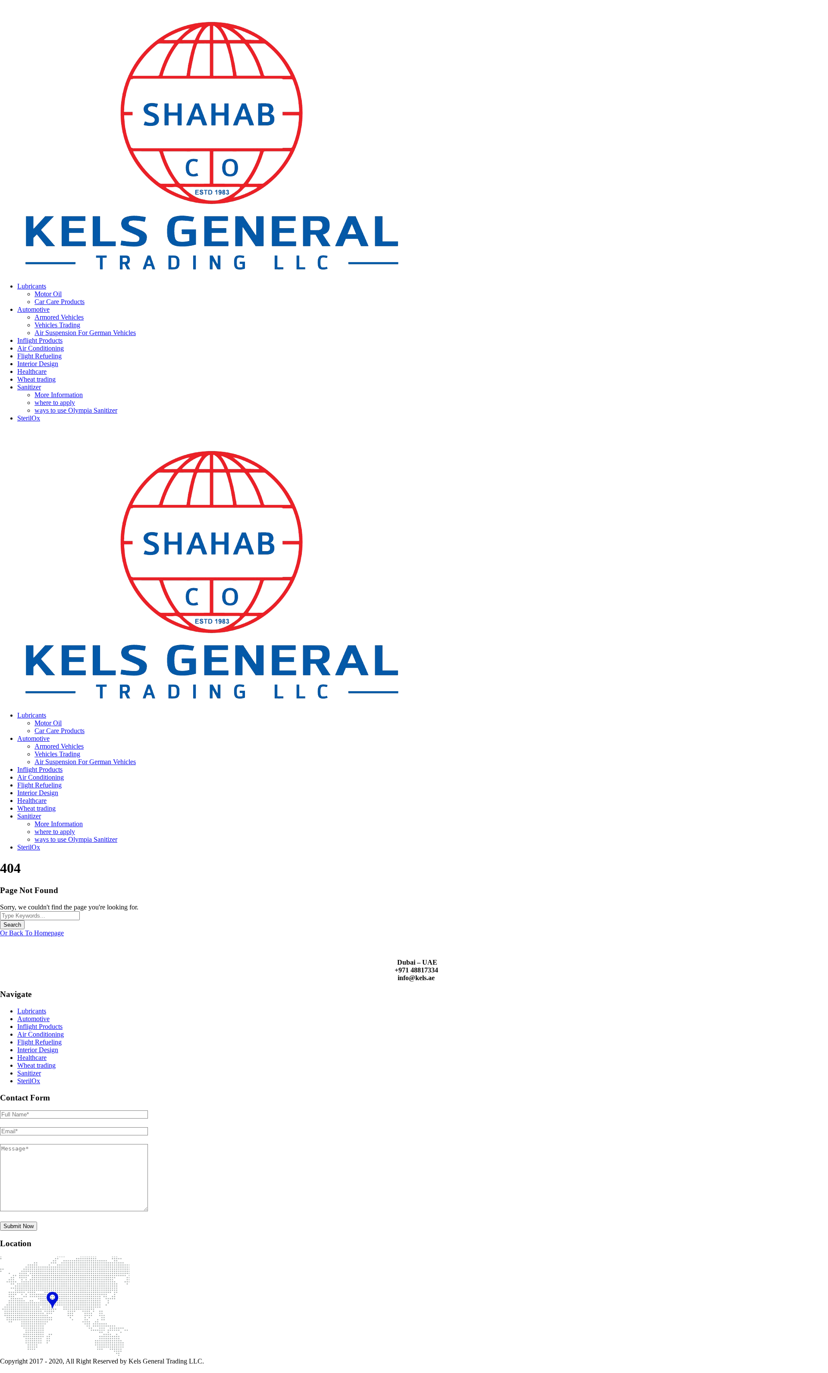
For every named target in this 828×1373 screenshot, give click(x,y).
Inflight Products (40, 340)
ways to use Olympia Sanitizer (75, 410)
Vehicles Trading (57, 325)
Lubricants (31, 286)
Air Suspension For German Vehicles (85, 332)
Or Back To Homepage (32, 933)
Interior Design (37, 363)
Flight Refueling (39, 356)
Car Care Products (59, 301)
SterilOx (28, 418)
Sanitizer (29, 387)
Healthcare (32, 371)
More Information (58, 394)
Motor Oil (48, 294)
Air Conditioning (40, 348)
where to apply (54, 402)
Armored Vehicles (59, 317)
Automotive (33, 309)
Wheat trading (36, 379)
